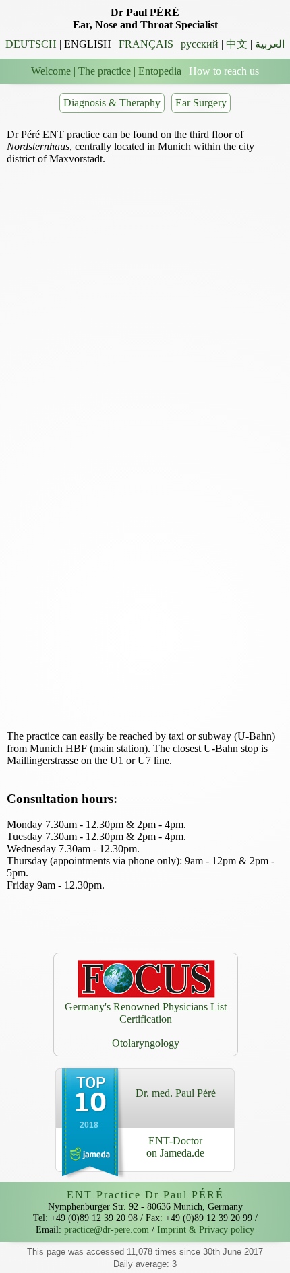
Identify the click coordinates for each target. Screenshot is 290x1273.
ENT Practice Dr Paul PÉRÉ (145, 1194)
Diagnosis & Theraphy (112, 102)
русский (200, 44)
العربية (270, 44)
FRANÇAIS (146, 44)
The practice (104, 71)
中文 (237, 44)
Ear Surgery (201, 102)
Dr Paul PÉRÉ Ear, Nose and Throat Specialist (145, 18)
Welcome (51, 71)
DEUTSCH (31, 44)
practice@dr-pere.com (106, 1229)
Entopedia (159, 71)
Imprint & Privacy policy (205, 1229)
